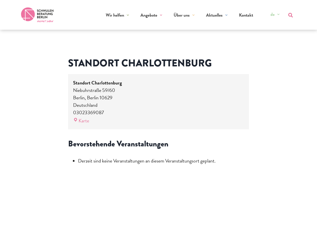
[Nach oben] (303, 233)
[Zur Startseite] (37, 14)
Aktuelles (214, 15)
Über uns (182, 15)
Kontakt (246, 15)
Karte (84, 120)
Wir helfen (115, 15)
